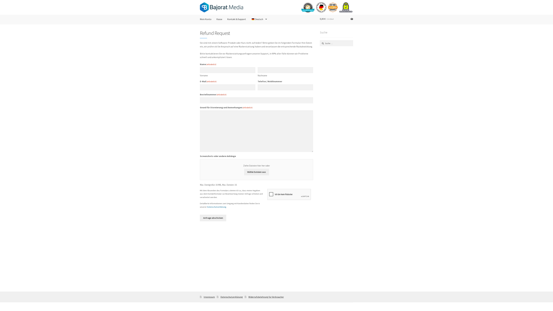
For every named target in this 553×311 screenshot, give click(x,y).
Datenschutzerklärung (216, 207)
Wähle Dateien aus (256, 171)
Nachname (262, 75)
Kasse (219, 19)
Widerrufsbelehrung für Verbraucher (266, 296)
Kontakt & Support (236, 19)
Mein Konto (205, 19)
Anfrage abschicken (213, 217)
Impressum (209, 296)
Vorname (204, 75)
